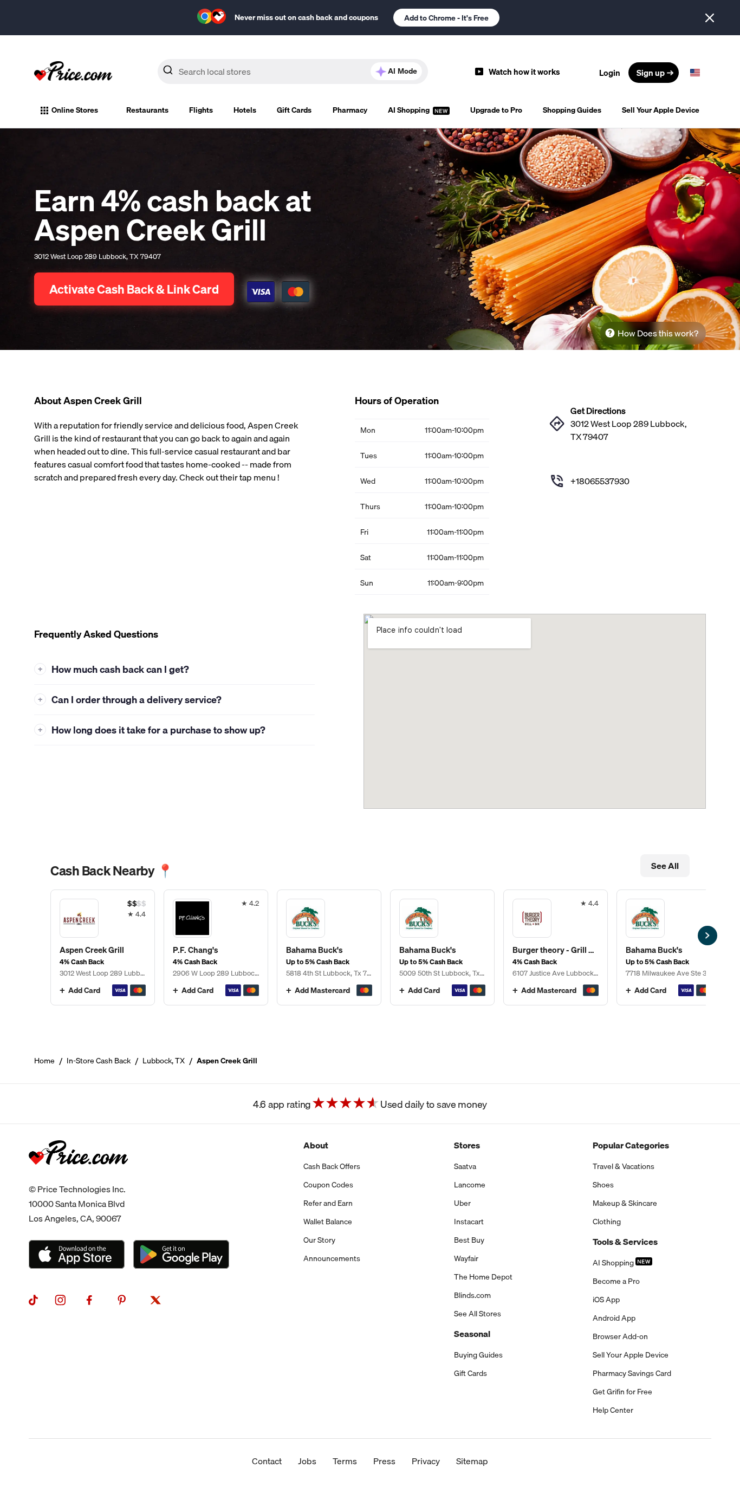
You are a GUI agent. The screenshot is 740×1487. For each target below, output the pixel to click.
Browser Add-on (620, 1336)
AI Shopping (409, 110)
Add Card (84, 990)
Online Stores (74, 110)
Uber (462, 1203)
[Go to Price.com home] (73, 72)
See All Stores (477, 1314)
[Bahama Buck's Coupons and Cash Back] (329, 947)
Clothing (607, 1222)
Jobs (307, 1460)
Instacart (469, 1222)
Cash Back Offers (331, 1166)
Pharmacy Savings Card (632, 1373)
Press (384, 1460)
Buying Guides (478, 1355)
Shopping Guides (572, 110)
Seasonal (472, 1334)
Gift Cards (294, 110)
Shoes (603, 1185)
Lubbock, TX (163, 1061)
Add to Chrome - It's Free (446, 18)
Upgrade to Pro (496, 110)
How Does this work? (658, 333)
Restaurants (147, 110)
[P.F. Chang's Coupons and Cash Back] (216, 947)
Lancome (469, 1185)
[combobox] (292, 71)
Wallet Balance (327, 1222)
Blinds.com (472, 1295)
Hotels (244, 110)
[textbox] (695, 72)
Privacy (426, 1460)
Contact (267, 1460)
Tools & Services (625, 1241)
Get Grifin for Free (622, 1392)
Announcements (331, 1258)
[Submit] (168, 72)
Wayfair (466, 1258)
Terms (345, 1460)
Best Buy (469, 1240)
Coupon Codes (328, 1185)
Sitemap (472, 1460)
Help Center (613, 1410)
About (315, 1145)
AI (402, 71)
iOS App (606, 1300)
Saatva (465, 1166)
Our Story (319, 1240)
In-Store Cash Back (99, 1061)
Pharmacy (350, 110)
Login (609, 72)
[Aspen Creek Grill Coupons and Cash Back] (102, 947)
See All (665, 866)
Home (44, 1061)
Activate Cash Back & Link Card (134, 289)
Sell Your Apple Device (660, 110)
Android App (614, 1318)
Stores (467, 1145)
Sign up (651, 72)
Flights (201, 110)
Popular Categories (631, 1145)
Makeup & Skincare (625, 1203)
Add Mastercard (322, 990)
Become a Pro (616, 1281)
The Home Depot (483, 1277)
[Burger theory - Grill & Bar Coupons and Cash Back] (555, 947)
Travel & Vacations (623, 1166)
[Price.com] (78, 1175)
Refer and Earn (328, 1203)
